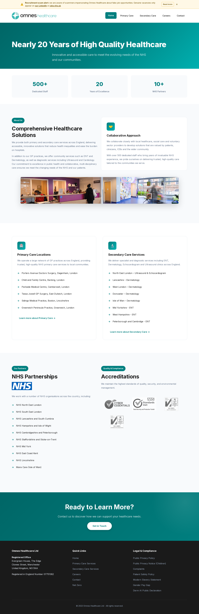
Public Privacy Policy (144, 558)
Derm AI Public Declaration (147, 590)
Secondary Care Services (85, 569)
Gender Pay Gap (141, 585)
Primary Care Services (84, 563)
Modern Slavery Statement (147, 579)
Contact (181, 15)
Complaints (138, 569)
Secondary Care (148, 15)
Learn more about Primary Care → (37, 318)
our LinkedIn (41, 6)
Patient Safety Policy (143, 574)
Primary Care (126, 15)
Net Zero (77, 585)
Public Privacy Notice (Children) (149, 563)
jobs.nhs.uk (55, 6)
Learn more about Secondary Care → (130, 332)
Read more (167, 4)
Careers (166, 15)
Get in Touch (99, 526)
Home (111, 15)
